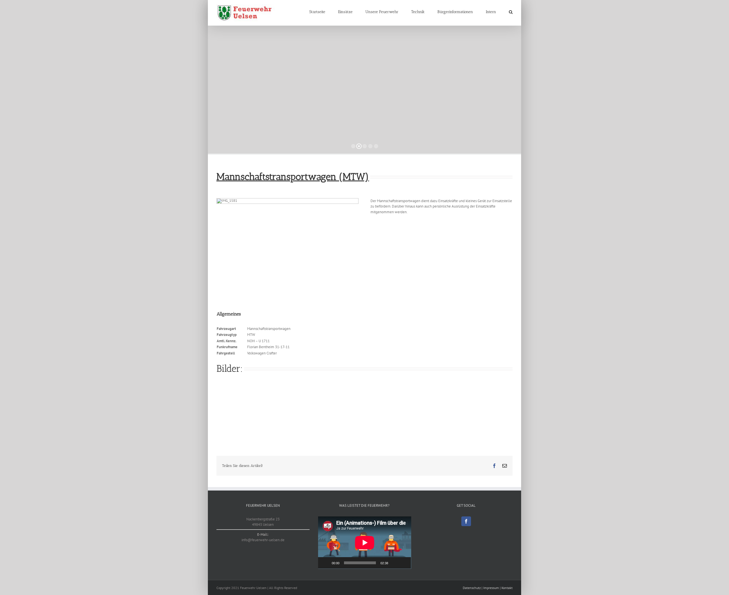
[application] (364, 542)
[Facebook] (466, 521)
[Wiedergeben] (325, 563)
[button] (511, 12)
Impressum (491, 588)
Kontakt (507, 588)
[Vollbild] (403, 563)
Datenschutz (472, 588)
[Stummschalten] (394, 563)
